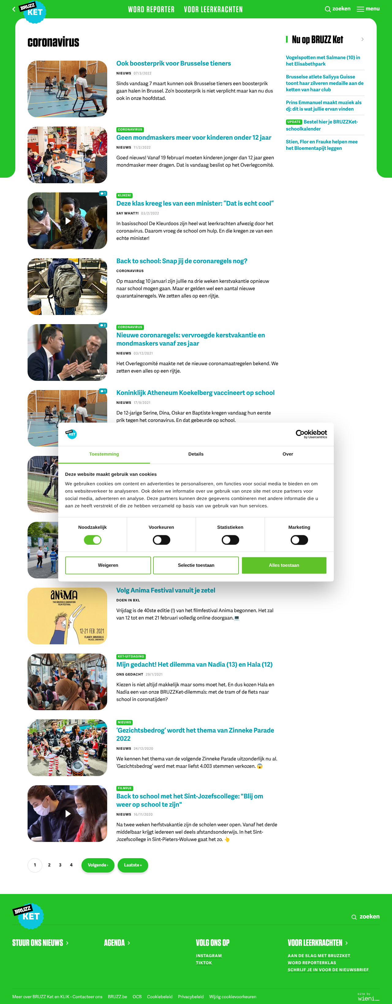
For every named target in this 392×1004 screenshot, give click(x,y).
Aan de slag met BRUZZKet (319, 955)
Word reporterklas (312, 962)
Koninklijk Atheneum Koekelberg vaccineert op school (195, 392)
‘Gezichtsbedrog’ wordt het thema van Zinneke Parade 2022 (195, 734)
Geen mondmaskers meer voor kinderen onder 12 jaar (193, 137)
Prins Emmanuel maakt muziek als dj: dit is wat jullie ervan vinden (324, 105)
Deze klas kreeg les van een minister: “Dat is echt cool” (195, 203)
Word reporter (151, 9)
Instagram (209, 955)
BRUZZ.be (118, 997)
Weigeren (108, 565)
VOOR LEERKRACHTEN (315, 942)
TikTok (204, 962)
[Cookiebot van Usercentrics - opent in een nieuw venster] (300, 434)
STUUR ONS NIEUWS (37, 942)
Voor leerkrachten (213, 9)
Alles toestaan (284, 565)
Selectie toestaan (196, 565)
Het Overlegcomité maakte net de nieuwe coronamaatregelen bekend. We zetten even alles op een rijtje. (197, 367)
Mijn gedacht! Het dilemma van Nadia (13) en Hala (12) (194, 664)
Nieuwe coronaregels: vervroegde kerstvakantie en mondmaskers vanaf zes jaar (190, 339)
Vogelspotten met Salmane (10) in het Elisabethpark (323, 60)
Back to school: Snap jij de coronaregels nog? (181, 260)
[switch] (161, 540)
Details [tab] (196, 454)
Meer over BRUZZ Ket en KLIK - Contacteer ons (57, 997)
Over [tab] (288, 454)
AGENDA (114, 942)
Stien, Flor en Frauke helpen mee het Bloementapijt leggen (322, 144)
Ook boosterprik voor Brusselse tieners (173, 63)
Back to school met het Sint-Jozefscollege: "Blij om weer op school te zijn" (189, 800)
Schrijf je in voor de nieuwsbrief (328, 969)
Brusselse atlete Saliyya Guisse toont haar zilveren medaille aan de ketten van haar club (325, 83)
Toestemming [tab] (104, 454)
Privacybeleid (191, 997)
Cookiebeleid (160, 997)
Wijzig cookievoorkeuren (232, 997)
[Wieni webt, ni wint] (369, 996)
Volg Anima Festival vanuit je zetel (165, 590)
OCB (137, 997)
